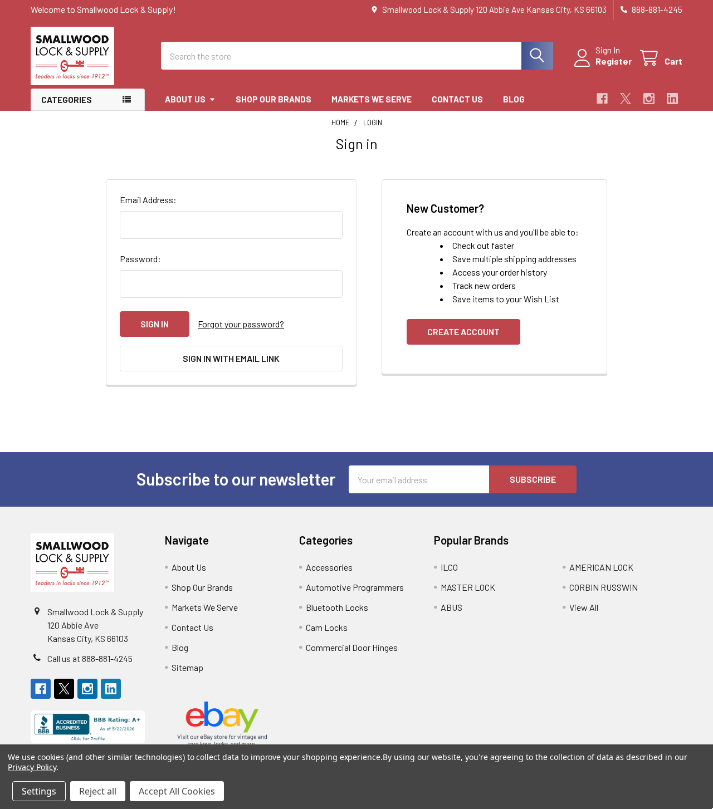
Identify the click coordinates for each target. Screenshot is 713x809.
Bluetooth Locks (337, 607)
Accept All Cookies (177, 791)
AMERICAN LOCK (601, 567)
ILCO (449, 567)
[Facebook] (602, 99)
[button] (88, 726)
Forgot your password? (241, 323)
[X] (626, 99)
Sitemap (187, 667)
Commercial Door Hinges (352, 647)
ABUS (451, 607)
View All (583, 607)
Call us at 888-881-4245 (90, 658)
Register (613, 61)
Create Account (463, 331)
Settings (39, 791)
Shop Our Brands (273, 99)
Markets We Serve (371, 99)
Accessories (329, 567)
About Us (185, 99)
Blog (514, 99)
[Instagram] (649, 99)
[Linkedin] (672, 99)
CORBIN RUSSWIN (603, 587)
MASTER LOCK (468, 587)
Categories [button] (66, 100)
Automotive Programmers (355, 587)
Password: (140, 258)
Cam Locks (327, 627)
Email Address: (148, 199)
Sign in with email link (231, 358)
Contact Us (457, 99)
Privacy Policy (32, 767)
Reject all (97, 791)
